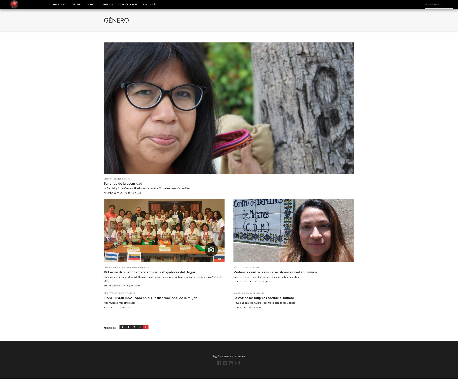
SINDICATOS (60, 4)
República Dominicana (124, 267)
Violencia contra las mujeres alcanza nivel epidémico (275, 272)
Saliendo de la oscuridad (123, 183)
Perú (115, 179)
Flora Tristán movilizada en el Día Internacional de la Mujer (150, 298)
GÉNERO (76, 4)
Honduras (255, 267)
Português (150, 4)
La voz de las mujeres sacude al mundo (263, 298)
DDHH (90, 4)
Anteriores (110, 328)
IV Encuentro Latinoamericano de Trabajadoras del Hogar (150, 272)
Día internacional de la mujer (119, 293)
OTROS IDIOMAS (127, 4)
